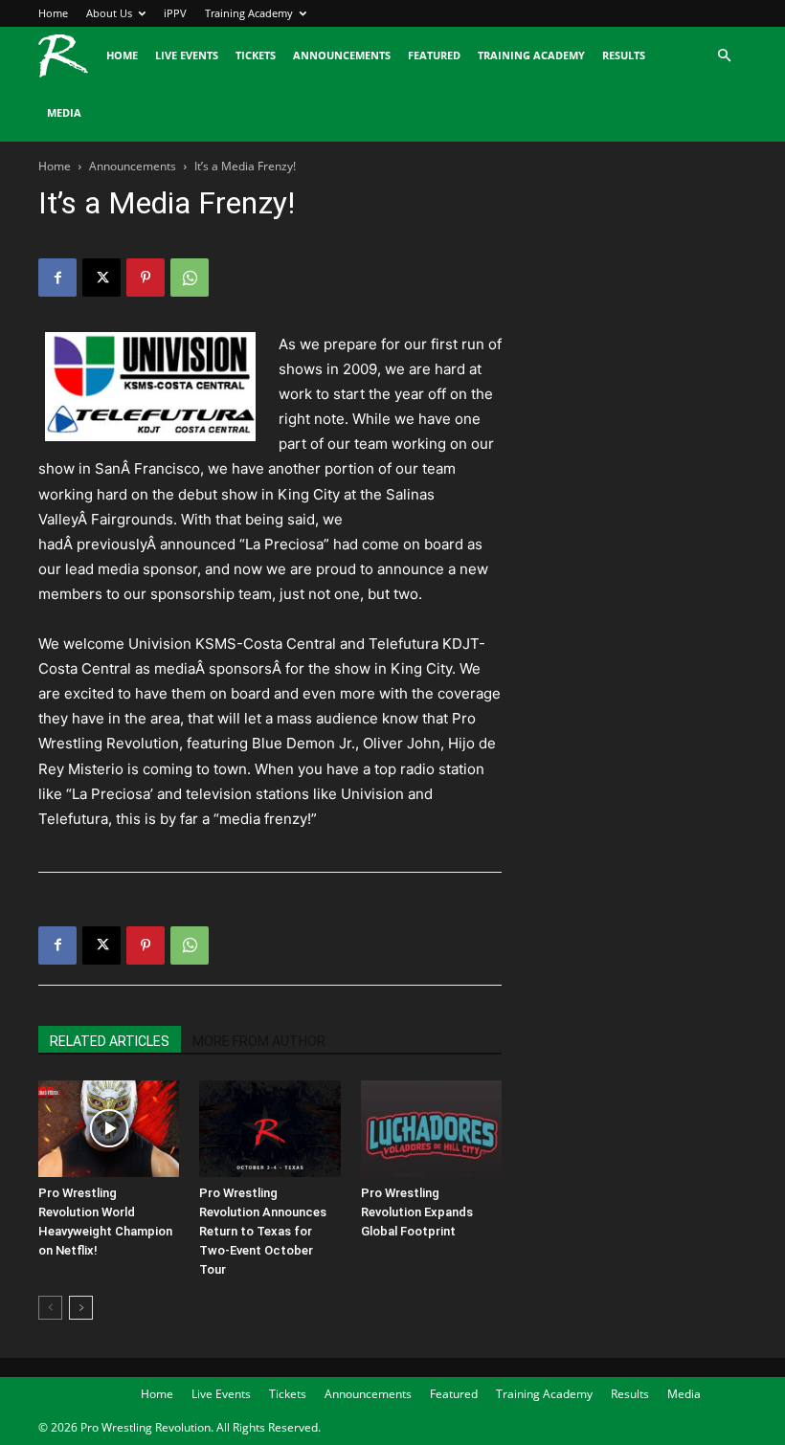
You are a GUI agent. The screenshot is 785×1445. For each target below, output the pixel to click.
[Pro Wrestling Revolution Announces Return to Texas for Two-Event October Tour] (269, 1128)
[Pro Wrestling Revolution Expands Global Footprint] (431, 1128)
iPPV (175, 13)
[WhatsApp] (189, 277)
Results (623, 55)
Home (53, 13)
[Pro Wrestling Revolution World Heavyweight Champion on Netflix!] (108, 1128)
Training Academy (249, 13)
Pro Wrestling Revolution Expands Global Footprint (417, 1212)
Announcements (342, 55)
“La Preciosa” (284, 544)
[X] (101, 277)
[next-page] (81, 1308)
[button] (724, 56)
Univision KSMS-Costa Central (232, 643)
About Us (109, 13)
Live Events (186, 55)
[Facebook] (57, 277)
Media (64, 112)
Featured (434, 55)
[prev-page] (50, 1308)
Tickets (256, 55)
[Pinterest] (145, 277)
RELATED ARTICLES (109, 1041)
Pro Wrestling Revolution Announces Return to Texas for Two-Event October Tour (262, 1231)
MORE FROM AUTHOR (258, 1041)
